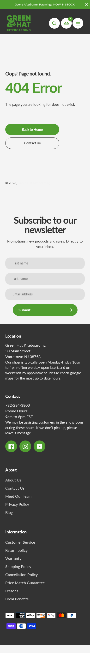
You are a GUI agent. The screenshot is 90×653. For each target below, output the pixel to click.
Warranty (13, 558)
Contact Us (14, 488)
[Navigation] (77, 23)
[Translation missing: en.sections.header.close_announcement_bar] (86, 4)
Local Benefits (17, 599)
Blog (9, 512)
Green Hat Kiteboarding (34, 183)
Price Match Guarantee (25, 582)
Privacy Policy (17, 504)
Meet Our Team (18, 496)
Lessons (11, 590)
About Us (13, 480)
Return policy (16, 550)
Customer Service (20, 542)
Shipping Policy (18, 566)
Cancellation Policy (21, 574)
